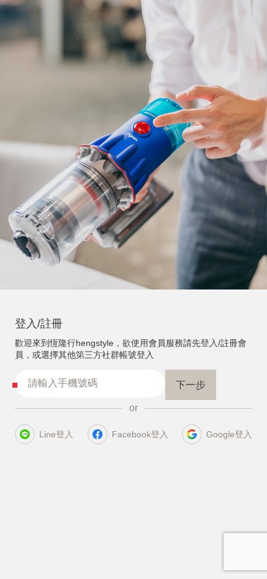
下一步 (191, 385)
